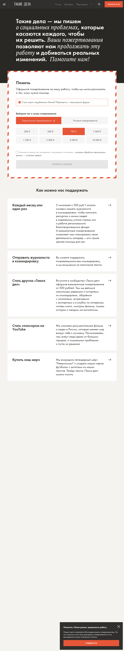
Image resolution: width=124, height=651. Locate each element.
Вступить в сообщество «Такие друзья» (62, 295)
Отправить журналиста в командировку (62, 261)
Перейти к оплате (62, 164)
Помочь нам (114, 4)
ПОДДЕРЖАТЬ (91, 643)
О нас (58, 4)
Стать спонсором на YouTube (62, 334)
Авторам (68, 4)
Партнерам (82, 4)
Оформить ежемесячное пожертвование (62, 223)
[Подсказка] (54, 121)
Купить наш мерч (62, 367)
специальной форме (80, 102)
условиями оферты (34, 155)
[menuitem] (4, 4)
